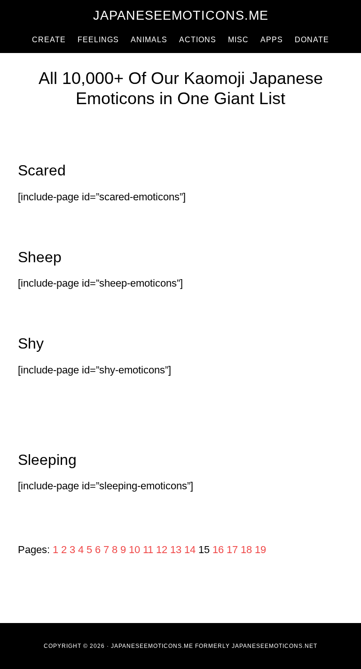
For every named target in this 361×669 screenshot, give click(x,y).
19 (260, 549)
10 (134, 549)
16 (218, 549)
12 (161, 549)
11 (148, 549)
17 (232, 549)
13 (175, 549)
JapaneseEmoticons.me (180, 15)
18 (246, 549)
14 (190, 549)
